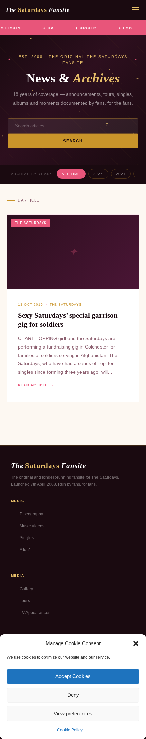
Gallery (26, 589)
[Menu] (135, 10)
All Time (71, 174)
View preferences (73, 713)
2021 (121, 174)
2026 (98, 174)
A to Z (25, 549)
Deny (73, 695)
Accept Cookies (73, 676)
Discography (31, 514)
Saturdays (37, 9)
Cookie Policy (70, 729)
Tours (25, 600)
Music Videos (32, 526)
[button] (135, 643)
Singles (27, 537)
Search (73, 141)
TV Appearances (35, 612)
